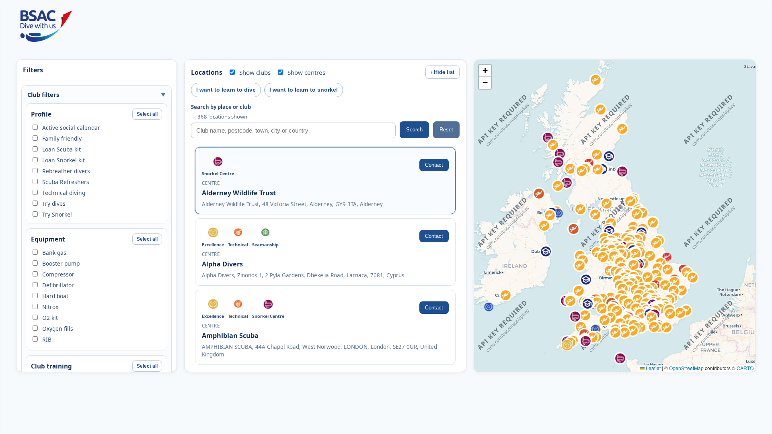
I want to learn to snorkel (303, 89)
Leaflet (653, 367)
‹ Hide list (442, 72)
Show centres (306, 72)
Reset (446, 130)
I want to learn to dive (226, 89)
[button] (620, 358)
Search (414, 130)
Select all (147, 114)
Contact (434, 165)
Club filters (43, 94)
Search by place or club (221, 111)
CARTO (745, 367)
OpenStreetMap (686, 367)
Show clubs (255, 72)
